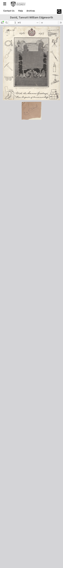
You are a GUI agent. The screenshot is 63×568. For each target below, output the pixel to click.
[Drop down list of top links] (5, 4)
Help (20, 10)
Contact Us (9, 10)
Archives (31, 10)
